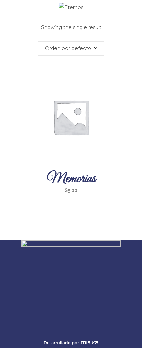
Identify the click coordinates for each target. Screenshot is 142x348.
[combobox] (71, 48)
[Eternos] (71, 7)
